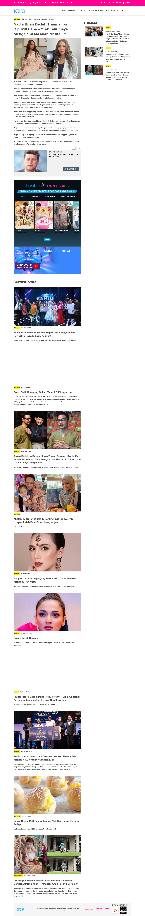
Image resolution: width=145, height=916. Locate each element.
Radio (113, 11)
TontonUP (23, 196)
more (47, 239)
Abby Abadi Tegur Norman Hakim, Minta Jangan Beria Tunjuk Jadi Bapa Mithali (51, 3)
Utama (64, 11)
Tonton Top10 (35, 196)
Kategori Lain (101, 11)
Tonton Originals (49, 196)
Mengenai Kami (99, 909)
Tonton (90, 11)
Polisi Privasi (107, 909)
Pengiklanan (89, 909)
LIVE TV (123, 11)
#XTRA (80, 11)
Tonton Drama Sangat (67, 196)
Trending (72, 11)
